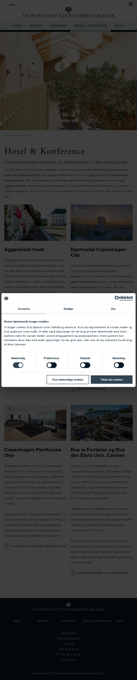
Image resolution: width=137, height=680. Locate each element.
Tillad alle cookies (112, 379)
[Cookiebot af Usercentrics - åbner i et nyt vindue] (117, 298)
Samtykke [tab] (24, 308)
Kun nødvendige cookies (67, 379)
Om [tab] (113, 308)
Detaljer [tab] (68, 308)
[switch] (52, 365)
